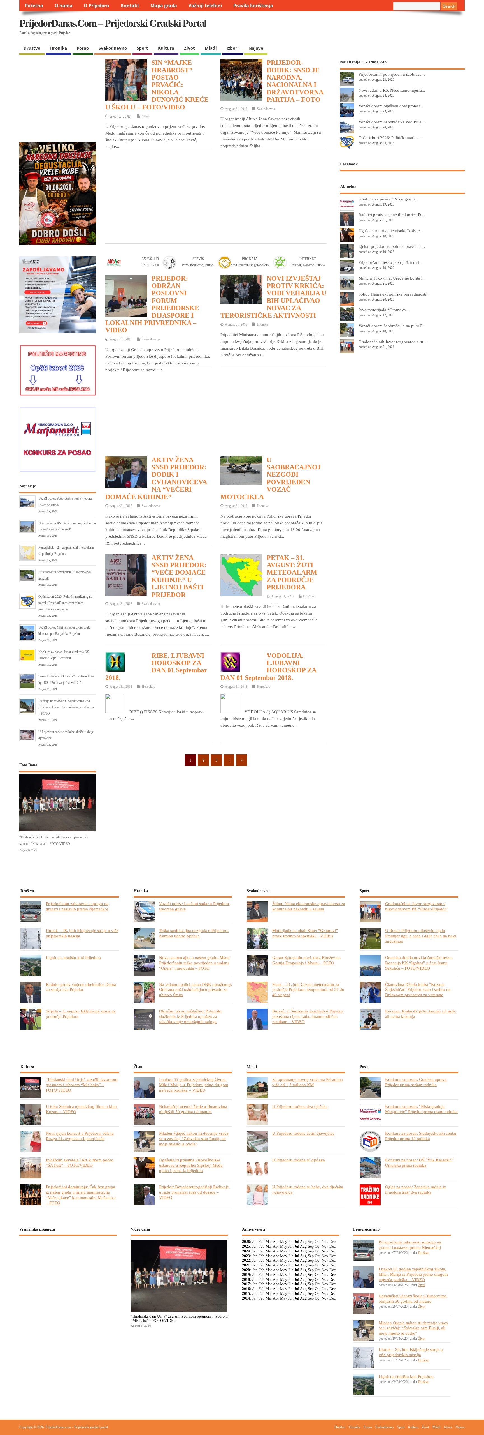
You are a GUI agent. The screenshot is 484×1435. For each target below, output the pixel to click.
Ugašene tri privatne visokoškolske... (391, 230)
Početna (34, 6)
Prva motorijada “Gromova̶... (384, 309)
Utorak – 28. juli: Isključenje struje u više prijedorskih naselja (411, 1352)
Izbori (233, 48)
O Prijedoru (96, 6)
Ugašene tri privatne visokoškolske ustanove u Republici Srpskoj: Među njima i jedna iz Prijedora (191, 1165)
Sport (142, 48)
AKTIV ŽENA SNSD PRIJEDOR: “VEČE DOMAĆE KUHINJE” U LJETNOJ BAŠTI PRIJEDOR (179, 576)
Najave (255, 48)
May (283, 1242)
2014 (246, 1298)
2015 (246, 1293)
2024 (246, 1251)
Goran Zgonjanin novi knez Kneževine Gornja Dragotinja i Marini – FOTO (306, 960)
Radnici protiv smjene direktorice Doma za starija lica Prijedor (81, 987)
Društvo (32, 48)
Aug (303, 1242)
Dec (332, 1246)
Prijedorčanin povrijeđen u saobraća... (392, 74)
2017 (246, 1284)
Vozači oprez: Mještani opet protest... (391, 105)
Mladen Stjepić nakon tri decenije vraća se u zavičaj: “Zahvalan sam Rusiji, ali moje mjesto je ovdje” (193, 1138)
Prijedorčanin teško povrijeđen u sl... (391, 262)
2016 (246, 1289)
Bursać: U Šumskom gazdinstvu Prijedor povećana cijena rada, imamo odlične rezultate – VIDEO (307, 1016)
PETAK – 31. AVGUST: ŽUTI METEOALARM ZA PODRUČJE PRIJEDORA (292, 572)
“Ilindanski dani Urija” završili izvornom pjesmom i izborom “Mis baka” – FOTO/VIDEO (81, 1084)
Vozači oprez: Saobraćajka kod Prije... (392, 121)
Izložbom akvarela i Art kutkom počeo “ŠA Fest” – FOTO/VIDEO (79, 1162)
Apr (276, 1242)
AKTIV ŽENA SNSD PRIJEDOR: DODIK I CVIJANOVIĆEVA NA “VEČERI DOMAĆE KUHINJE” (156, 478)
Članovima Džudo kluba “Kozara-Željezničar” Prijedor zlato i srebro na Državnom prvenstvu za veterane (417, 989)
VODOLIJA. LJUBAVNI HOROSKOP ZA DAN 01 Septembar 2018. (268, 666)
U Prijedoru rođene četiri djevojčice (303, 1133)
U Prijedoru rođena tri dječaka (298, 1159)
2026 (246, 1242)
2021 (246, 1265)
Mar (269, 1242)
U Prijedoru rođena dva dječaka (300, 1106)
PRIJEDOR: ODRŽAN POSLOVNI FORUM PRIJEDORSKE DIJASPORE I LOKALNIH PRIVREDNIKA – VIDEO (152, 304)
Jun (291, 1242)
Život (189, 48)
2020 (246, 1270)
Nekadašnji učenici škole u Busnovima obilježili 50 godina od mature (193, 1109)
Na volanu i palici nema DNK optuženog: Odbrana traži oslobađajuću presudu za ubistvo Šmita (195, 989)
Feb (261, 1242)
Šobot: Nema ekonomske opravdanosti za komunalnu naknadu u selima (308, 906)
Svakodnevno (113, 48)
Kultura (166, 48)
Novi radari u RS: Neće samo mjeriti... (392, 90)
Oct (317, 1246)
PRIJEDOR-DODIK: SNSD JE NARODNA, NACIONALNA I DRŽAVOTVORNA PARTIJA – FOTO (295, 81)
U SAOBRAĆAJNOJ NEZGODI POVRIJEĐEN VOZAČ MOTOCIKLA (270, 478)
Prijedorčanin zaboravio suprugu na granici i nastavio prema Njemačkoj (77, 906)
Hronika (58, 48)
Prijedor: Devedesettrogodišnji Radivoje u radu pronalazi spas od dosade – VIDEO (194, 1192)
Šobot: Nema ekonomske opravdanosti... (394, 294)
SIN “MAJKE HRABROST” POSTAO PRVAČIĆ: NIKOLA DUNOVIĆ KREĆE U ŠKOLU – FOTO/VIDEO (157, 84)
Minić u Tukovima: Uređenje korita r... (392, 278)
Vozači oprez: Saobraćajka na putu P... (392, 325)
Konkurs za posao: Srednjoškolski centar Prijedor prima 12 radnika (421, 1136)
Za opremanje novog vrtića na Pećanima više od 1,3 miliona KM (307, 1082)
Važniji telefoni (205, 6)
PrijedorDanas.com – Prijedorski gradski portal (112, 23)
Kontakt (130, 6)
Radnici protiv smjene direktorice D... (391, 214)
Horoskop (148, 687)
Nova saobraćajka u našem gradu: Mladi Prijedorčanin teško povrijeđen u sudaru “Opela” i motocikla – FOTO (194, 962)
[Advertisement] (356, 28)
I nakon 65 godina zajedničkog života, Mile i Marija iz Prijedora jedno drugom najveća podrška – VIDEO (193, 1084)
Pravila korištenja (253, 6)
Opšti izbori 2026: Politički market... (390, 137)
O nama (64, 6)
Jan (254, 1242)
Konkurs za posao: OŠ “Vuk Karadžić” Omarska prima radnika (419, 1162)
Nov (325, 1246)
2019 (246, 1275)
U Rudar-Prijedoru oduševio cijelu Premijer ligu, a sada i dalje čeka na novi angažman (420, 935)
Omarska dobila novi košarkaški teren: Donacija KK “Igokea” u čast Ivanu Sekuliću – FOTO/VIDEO (419, 962)
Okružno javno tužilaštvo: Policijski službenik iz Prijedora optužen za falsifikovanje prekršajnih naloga (190, 1016)
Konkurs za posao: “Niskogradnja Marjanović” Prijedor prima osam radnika (421, 1109)
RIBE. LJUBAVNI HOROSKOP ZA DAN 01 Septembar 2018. (156, 666)
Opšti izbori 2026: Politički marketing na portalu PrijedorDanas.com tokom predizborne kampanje (65, 603)
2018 (246, 1279)
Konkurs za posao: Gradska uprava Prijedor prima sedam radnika (416, 1082)
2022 (246, 1260)
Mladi (211, 48)
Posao (83, 48)
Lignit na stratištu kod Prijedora (73, 957)
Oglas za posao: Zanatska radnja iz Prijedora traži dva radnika (415, 1189)
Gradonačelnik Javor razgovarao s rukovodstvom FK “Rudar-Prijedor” (416, 906)
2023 (246, 1256)
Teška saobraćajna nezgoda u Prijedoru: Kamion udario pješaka (194, 933)
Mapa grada (163, 6)
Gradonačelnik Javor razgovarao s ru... (393, 341)
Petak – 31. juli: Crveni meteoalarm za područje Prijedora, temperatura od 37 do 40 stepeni (308, 989)
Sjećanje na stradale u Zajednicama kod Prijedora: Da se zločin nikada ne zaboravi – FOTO (66, 707)
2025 (246, 1246)
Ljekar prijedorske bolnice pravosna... (392, 246)
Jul (297, 1242)
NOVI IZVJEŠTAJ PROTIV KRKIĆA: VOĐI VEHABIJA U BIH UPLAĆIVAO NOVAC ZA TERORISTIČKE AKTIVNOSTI (273, 297)
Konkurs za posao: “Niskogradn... (388, 199)
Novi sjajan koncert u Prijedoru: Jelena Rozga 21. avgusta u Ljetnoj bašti (80, 1136)
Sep (311, 1246)
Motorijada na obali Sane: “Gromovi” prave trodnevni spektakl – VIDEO (305, 933)
